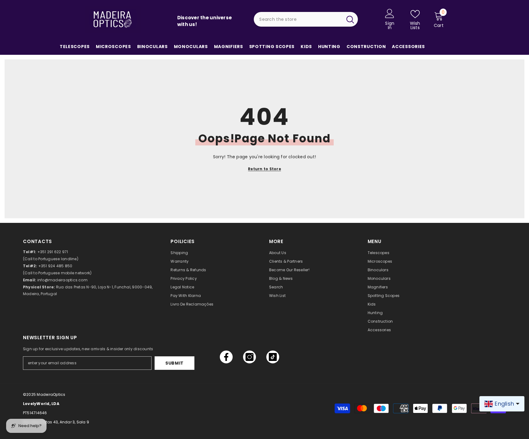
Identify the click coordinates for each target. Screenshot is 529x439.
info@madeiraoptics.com (62, 280)
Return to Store (264, 168)
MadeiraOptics (51, 394)
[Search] (306, 19)
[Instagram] (249, 357)
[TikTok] (272, 357)
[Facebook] (226, 357)
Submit (174, 363)
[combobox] (298, 19)
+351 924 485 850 (55, 265)
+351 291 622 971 (52, 251)
